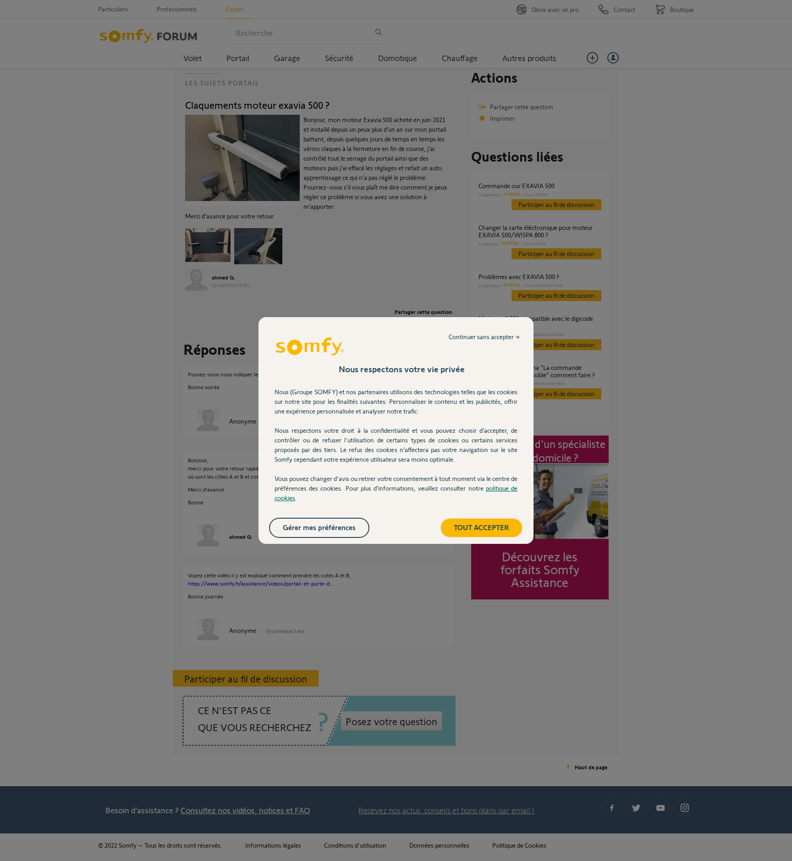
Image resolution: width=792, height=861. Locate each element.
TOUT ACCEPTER (481, 527)
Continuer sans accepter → (484, 337)
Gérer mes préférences (319, 527)
